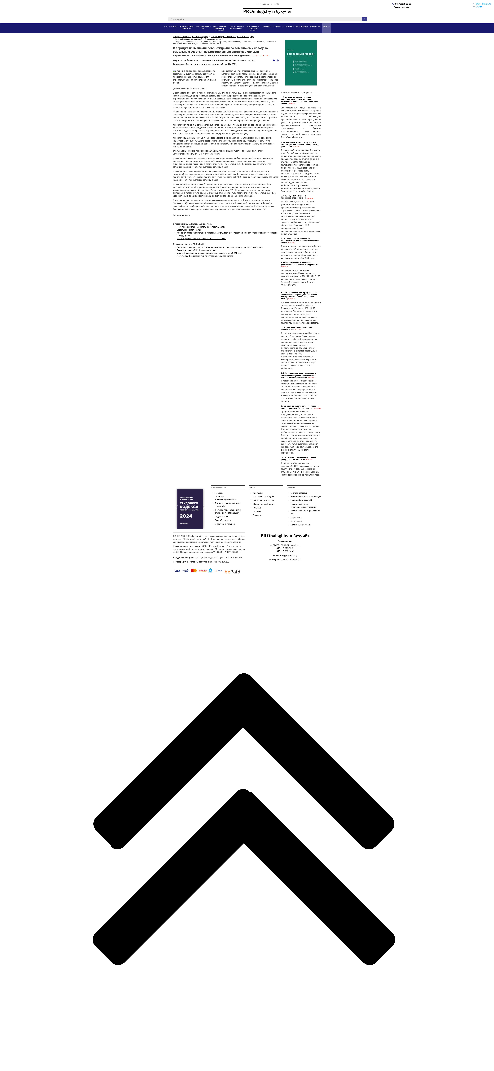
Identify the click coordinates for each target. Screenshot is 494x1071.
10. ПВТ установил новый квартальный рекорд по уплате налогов (298, 458)
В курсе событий (299, 493)
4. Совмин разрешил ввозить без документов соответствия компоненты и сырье (300, 240)
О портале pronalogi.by (263, 496)
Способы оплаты (223, 520)
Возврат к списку (181, 215)
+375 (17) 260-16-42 (284, 551)
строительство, (208, 64)
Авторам (257, 511)
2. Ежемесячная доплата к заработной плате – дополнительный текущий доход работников (300, 144)
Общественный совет (264, 504)
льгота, (196, 64)
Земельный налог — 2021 (189, 230)
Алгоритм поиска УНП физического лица (197, 250)
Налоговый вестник (300, 525)
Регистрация (486, 4)
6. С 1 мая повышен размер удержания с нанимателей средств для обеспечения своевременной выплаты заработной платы (299, 296)
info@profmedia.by (288, 555)
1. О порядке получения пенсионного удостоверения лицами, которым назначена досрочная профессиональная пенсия (299, 100)
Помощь (219, 493)
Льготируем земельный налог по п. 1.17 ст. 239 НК (201, 238)
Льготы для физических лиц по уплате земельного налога (205, 256)
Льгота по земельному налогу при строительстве (201, 227)
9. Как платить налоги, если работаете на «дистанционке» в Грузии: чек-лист (300, 407)
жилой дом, (222, 64)
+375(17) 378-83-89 (402, 4)
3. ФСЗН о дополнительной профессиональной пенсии (293, 197)
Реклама (257, 508)
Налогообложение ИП (301, 500)
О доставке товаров (225, 524)
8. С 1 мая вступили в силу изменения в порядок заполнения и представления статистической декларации (298, 375)
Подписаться (221, 516)
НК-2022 (232, 64)
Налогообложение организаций (306, 496)
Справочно (296, 517)
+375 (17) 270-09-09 (284, 548)
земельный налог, (184, 64)
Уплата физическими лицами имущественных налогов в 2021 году (209, 253)
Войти (478, 4)
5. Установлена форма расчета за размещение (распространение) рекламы (299, 264)
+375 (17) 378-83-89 (279, 545)
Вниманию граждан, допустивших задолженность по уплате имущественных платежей (220, 247)
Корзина (479, 6)
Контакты (258, 493)
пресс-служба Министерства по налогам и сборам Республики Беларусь (210, 60)
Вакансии (257, 515)
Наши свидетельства (263, 500)
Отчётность (296, 521)
